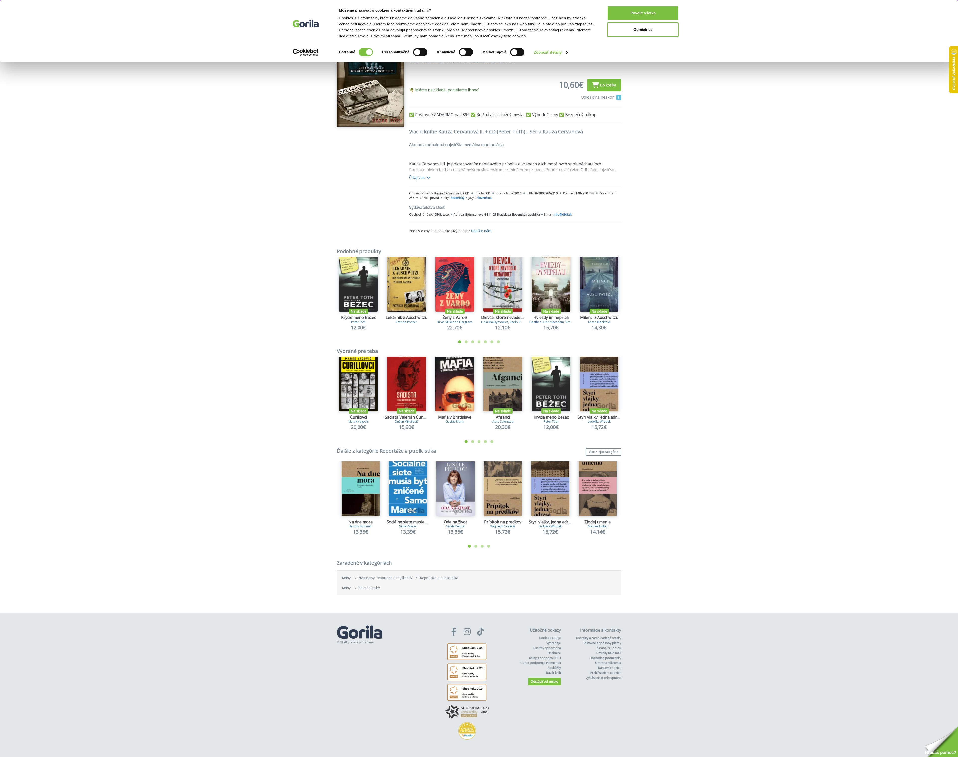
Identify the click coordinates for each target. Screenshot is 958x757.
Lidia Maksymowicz (494, 322)
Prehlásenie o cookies (605, 673)
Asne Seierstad (502, 421)
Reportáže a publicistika (439, 577)
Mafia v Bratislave (454, 417)
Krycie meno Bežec (358, 317)
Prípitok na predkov (502, 522)
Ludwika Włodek (599, 421)
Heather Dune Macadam (546, 322)
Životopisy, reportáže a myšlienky (385, 577)
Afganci (503, 417)
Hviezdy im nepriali (551, 317)
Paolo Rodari (519, 322)
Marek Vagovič (358, 421)
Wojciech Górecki (502, 526)
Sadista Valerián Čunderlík (409, 417)
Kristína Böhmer (360, 526)
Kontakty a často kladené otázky (598, 638)
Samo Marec (408, 526)
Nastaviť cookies (609, 668)
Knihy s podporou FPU (545, 658)
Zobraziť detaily (548, 52)
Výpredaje (553, 643)
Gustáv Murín (455, 421)
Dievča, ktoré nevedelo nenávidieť (512, 317)
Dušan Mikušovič (406, 421)
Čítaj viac (417, 177)
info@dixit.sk (563, 214)
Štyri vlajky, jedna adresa (600, 417)
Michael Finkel (597, 526)
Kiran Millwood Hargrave (454, 322)
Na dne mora (360, 522)
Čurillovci (358, 417)
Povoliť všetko (643, 13)
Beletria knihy (369, 587)
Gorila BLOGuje (550, 638)
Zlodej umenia (597, 522)
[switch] (420, 52)
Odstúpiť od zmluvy (544, 681)
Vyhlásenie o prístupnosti (603, 678)
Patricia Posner (406, 322)
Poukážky (554, 668)
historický (457, 198)
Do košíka (608, 85)
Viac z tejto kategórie (603, 452)
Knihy (346, 577)
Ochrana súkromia (608, 663)
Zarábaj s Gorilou (608, 648)
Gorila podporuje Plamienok (540, 663)
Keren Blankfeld (599, 322)
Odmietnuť (642, 29)
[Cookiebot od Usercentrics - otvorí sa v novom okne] (306, 52)
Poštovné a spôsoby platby (602, 643)
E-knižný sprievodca (547, 648)
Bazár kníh (553, 673)
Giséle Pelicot (455, 526)
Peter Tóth (358, 322)
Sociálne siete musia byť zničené (417, 522)
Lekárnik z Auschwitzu (406, 317)
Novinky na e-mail (608, 653)
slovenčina (484, 198)
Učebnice (554, 653)
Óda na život (455, 522)
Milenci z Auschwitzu (599, 317)
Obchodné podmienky (605, 658)
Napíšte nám (481, 230)
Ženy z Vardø (455, 317)
